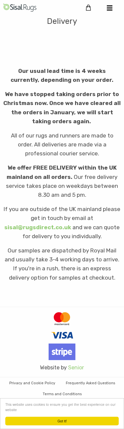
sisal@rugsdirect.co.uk (37, 227)
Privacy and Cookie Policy (32, 383)
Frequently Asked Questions (90, 383)
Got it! (62, 420)
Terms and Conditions (62, 394)
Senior (76, 367)
